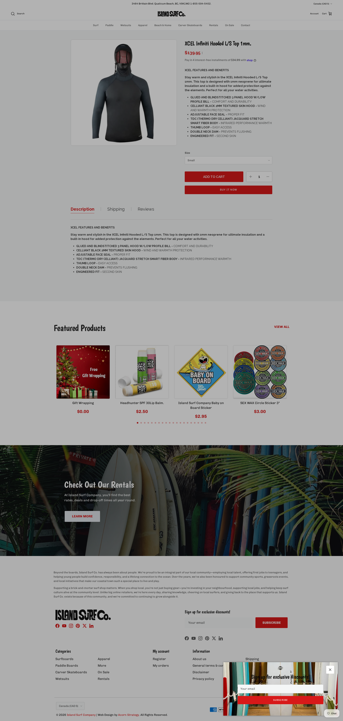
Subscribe (280, 700)
